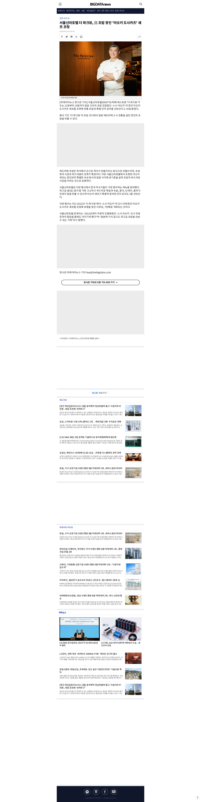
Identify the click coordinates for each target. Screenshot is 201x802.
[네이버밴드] (76, 36)
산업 (83, 11)
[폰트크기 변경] (139, 36)
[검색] (140, 4)
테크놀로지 (91, 11)
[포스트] (96, 792)
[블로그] (87, 792)
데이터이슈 (70, 11)
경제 (78, 11)
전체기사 (61, 11)
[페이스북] (62, 36)
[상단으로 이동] (198, 798)
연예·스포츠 (109, 11)
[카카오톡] (71, 36)
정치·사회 (100, 11)
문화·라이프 (119, 11)
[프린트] (81, 36)
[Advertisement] (100, 145)
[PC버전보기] (114, 792)
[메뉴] (60, 4)
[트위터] (66, 36)
